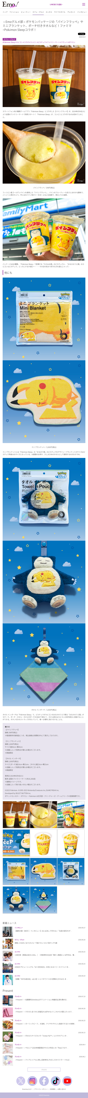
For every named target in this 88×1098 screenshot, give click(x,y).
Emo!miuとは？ (27, 1089)
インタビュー (82, 12)
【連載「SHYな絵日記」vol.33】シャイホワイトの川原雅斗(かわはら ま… (41, 979)
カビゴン (19, 42)
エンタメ (49, 12)
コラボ (26, 42)
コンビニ (33, 42)
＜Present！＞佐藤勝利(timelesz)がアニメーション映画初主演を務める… (41, 999)
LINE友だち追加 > (56, 4)
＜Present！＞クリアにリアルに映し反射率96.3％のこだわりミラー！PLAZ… (43, 1060)
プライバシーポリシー (41, 1089)
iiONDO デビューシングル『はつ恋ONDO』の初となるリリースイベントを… (42, 967)
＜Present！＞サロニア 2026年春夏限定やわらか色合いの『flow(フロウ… (41, 1048)
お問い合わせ (62, 1089)
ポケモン (72, 42)
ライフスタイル (59, 12)
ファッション (14, 12)
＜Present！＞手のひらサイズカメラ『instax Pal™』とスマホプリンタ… (41, 1036)
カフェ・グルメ (38, 12)
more (44, 1069)
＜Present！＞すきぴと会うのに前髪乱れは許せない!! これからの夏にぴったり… (44, 1011)
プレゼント (71, 12)
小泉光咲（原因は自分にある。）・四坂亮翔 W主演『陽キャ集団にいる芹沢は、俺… (45, 955)
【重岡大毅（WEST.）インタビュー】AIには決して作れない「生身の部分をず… (43, 931)
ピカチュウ (42, 42)
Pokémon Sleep (9, 42)
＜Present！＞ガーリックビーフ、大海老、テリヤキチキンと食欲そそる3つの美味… (45, 1023)
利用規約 (52, 1089)
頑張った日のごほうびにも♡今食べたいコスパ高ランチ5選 (36, 943)
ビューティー (26, 12)
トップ (5, 12)
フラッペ (64, 42)
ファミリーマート (53, 42)
